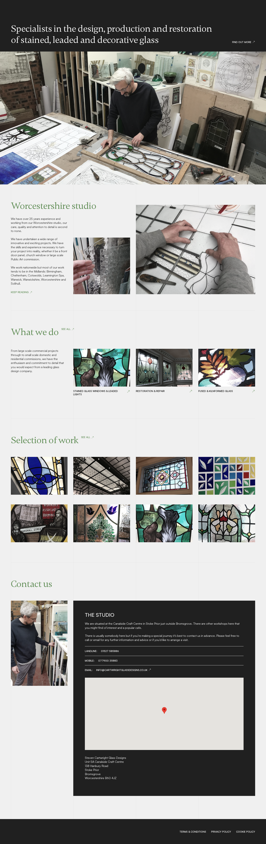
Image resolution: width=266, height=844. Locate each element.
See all (66, 329)
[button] (164, 710)
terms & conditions (193, 831)
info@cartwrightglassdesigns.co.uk (121, 670)
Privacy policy (221, 831)
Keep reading (20, 292)
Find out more (241, 42)
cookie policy (245, 831)
